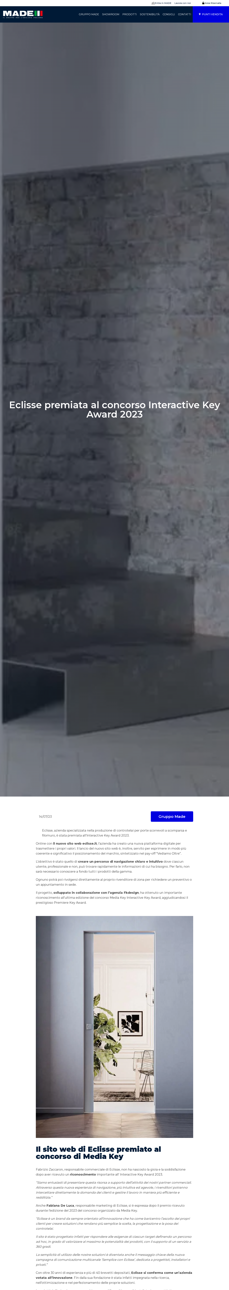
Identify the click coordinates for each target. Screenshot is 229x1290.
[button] (160, 3)
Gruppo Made (172, 816)
